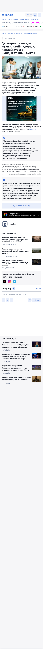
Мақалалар (35, 19)
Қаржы (15, 19)
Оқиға (22, 19)
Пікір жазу (36, 300)
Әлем (10, 19)
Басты (4, 33)
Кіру (39, 288)
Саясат (4, 19)
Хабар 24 (32, 129)
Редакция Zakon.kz (30, 33)
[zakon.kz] (7, 15)
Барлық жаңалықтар (15, 33)
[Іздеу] (35, 15)
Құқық (27, 19)
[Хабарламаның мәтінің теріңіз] (21, 294)
